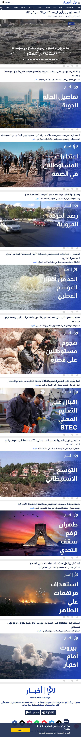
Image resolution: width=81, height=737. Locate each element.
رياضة (16, 7)
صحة (54, 7)
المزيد (35, 80)
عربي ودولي (31, 7)
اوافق (20, 730)
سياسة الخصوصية (44, 733)
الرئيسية (78, 7)
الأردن (60, 7)
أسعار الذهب (69, 7)
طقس (39, 7)
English (7, 2)
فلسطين (47, 7)
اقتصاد (23, 7)
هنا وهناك (8, 7)
